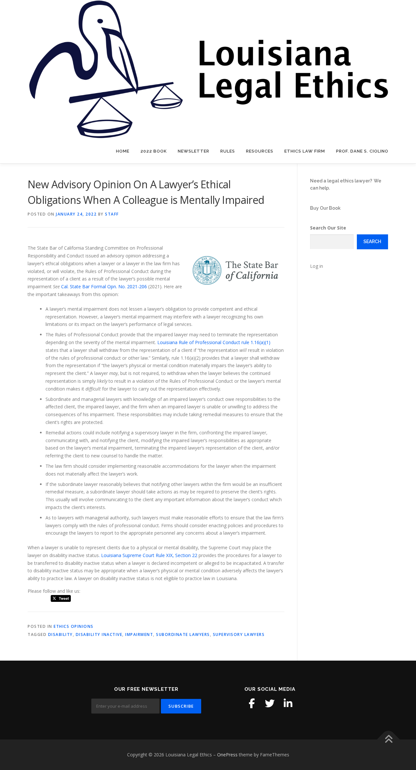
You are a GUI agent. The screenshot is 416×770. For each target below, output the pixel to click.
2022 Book (153, 151)
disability (60, 634)
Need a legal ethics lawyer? (341, 180)
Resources (259, 151)
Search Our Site (328, 228)
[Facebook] (251, 703)
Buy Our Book (325, 208)
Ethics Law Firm (304, 151)
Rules (227, 151)
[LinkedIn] (288, 703)
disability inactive (99, 634)
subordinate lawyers (183, 634)
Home (122, 151)
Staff (112, 214)
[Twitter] (270, 703)
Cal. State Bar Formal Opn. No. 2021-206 (104, 286)
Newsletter (193, 151)
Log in (316, 266)
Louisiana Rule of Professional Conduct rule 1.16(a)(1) (213, 342)
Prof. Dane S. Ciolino (362, 151)
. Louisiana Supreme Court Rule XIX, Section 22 (148, 555)
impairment (139, 634)
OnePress (227, 754)
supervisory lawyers (239, 634)
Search (372, 241)
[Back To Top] (388, 739)
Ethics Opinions (74, 626)
